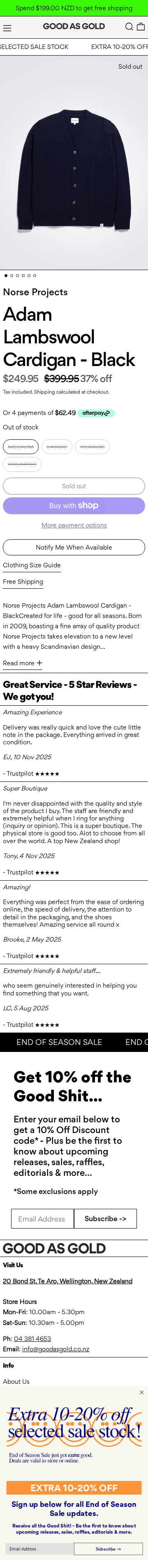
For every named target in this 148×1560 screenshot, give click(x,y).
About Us (16, 1381)
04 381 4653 (32, 1339)
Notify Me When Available (74, 547)
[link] (74, 1435)
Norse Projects (35, 292)
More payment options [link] (74, 525)
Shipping (44, 392)
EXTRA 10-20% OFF (74, 1487)
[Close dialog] (141, 1392)
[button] (129, 26)
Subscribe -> (106, 1218)
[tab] (6, 275)
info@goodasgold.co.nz (55, 1349)
